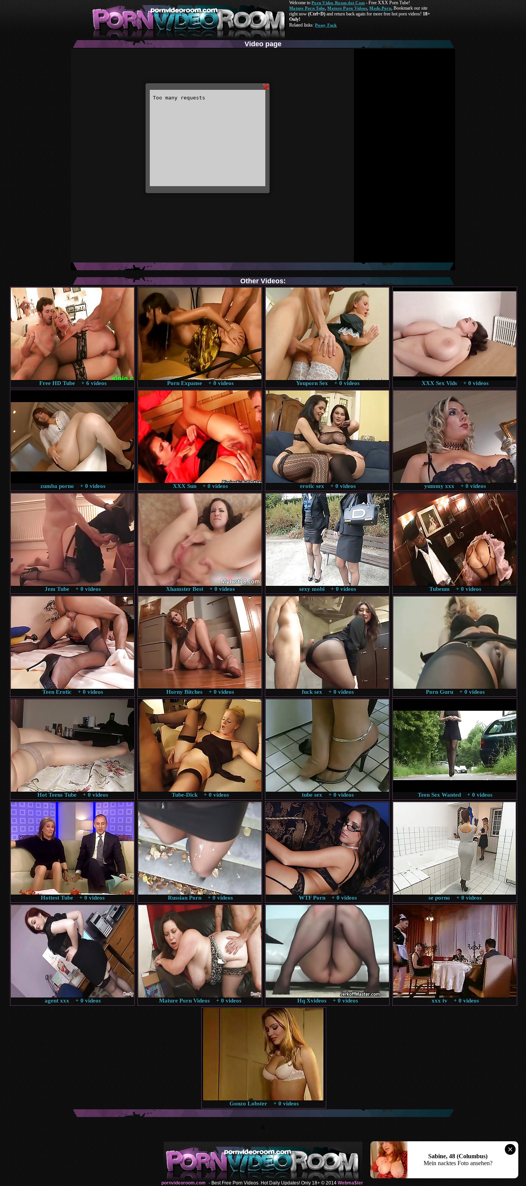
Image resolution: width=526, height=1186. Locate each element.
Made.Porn (380, 8)
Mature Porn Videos (347, 8)
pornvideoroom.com (183, 1183)
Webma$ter (350, 1183)
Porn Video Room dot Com (338, 2)
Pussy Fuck (326, 25)
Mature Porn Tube (307, 8)
